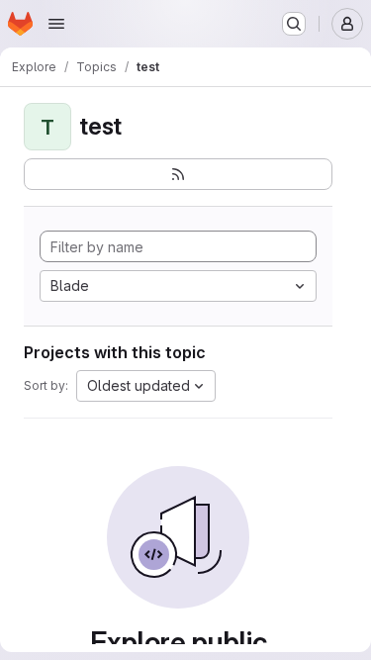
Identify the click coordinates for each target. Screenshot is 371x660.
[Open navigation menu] (56, 24)
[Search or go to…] (294, 24)
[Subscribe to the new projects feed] (178, 174)
